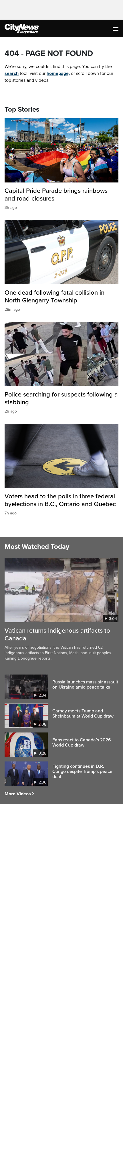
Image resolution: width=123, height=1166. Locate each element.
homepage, (58, 73)
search (12, 73)
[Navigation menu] (116, 28)
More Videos (18, 794)
